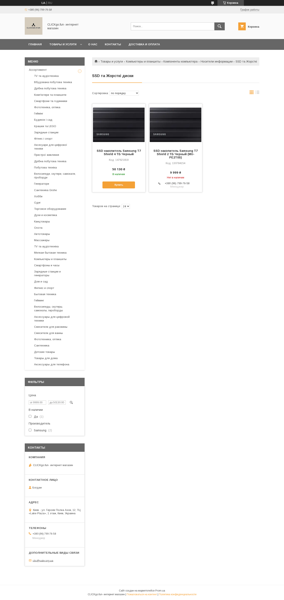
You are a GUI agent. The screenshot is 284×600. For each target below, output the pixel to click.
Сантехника (41, 345)
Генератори (41, 183)
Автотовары (42, 234)
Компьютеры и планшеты (143, 61)
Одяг (37, 202)
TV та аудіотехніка (46, 75)
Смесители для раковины (50, 326)
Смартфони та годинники (50, 101)
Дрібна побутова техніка (50, 88)
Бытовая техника (45, 294)
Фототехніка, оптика (47, 107)
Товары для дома (46, 358)
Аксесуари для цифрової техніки (50, 146)
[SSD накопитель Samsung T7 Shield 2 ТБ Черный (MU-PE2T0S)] (175, 124)
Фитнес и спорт (44, 288)
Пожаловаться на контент (142, 594)
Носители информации (217, 61)
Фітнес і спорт (43, 138)
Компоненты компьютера (180, 61)
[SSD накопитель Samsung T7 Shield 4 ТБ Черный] (118, 124)
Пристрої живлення (46, 154)
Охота (38, 227)
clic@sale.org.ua (43, 560)
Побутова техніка (45, 167)
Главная (35, 44)
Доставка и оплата (144, 44)
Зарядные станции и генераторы (47, 273)
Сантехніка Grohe (45, 190)
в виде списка (257, 93)
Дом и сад (41, 281)
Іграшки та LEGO (45, 126)
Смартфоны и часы (46, 265)
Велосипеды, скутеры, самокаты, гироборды (48, 308)
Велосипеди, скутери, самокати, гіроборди (55, 175)
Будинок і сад (43, 119)
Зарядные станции (46, 132)
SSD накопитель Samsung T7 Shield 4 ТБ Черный (119, 152)
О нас (92, 44)
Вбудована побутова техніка (53, 82)
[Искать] (219, 26)
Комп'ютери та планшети (50, 94)
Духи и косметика (45, 215)
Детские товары (44, 351)
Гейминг (39, 300)
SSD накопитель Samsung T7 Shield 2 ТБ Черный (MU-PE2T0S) (175, 154)
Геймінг (38, 113)
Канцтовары (42, 221)
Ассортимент (38, 69)
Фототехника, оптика (47, 339)
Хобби (38, 196)
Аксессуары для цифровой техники (52, 318)
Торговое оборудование (50, 208)
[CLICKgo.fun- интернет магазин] (33, 33)
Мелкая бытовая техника (50, 252)
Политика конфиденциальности (177, 594)
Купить (119, 184)
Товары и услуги (63, 44)
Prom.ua (160, 590)
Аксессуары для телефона (51, 364)
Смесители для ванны (48, 333)
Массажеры (41, 240)
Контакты (113, 44)
